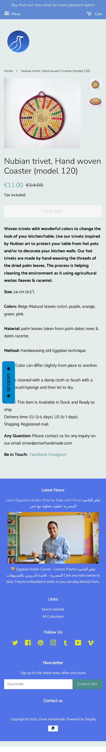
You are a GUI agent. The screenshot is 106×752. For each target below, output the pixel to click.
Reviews (8, 382)
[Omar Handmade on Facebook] (28, 644)
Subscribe (87, 683)
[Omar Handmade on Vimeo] (91, 644)
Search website (53, 609)
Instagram (57, 454)
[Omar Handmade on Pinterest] (40, 644)
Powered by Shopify (81, 719)
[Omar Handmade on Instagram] (53, 644)
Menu (15, 14)
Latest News (53, 490)
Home (8, 71)
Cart (98, 14)
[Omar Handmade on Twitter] (15, 644)
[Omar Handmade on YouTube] (78, 644)
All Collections (53, 617)
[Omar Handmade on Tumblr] (65, 644)
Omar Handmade (52, 719)
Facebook (38, 454)
